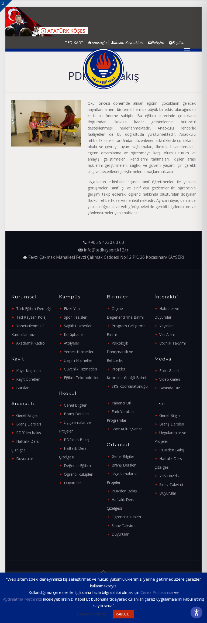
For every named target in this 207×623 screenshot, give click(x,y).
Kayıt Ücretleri (28, 379)
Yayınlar (166, 325)
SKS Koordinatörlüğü (130, 386)
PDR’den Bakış (76, 439)
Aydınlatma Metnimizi (22, 599)
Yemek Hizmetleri (79, 351)
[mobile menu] (187, 50)
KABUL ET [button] (123, 614)
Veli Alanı (167, 334)
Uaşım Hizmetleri (79, 360)
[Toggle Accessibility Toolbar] (196, 612)
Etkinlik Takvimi (172, 343)
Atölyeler (71, 343)
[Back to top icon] (103, 571)
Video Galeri (169, 379)
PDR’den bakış (28, 432)
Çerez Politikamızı (156, 592)
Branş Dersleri (28, 424)
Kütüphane (73, 334)
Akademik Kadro (30, 343)
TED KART (74, 42)
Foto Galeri (169, 370)
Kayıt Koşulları (28, 370)
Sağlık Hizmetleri (78, 325)
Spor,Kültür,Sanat (127, 428)
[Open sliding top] (6, 6)
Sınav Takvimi (123, 525)
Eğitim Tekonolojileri (81, 377)
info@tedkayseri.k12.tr (106, 250)
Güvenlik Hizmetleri (80, 369)
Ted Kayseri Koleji (31, 317)
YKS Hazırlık (169, 475)
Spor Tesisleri (75, 317)
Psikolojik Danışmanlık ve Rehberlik (120, 352)
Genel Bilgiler (27, 415)
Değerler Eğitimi (78, 465)
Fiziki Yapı (72, 308)
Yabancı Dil (121, 403)
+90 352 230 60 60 (106, 242)
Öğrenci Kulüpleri (78, 474)
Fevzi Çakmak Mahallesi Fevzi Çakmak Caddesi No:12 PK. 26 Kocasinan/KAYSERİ (106, 257)
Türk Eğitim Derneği (33, 308)
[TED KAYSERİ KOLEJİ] (103, 69)
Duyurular (24, 458)
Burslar (22, 387)
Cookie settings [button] (91, 614)
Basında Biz (169, 387)
